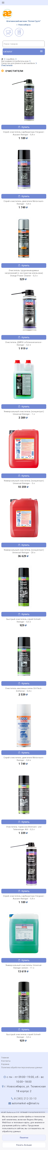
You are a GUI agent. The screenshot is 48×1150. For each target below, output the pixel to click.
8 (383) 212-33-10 (25, 1098)
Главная (5, 1058)
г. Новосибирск (23, 23)
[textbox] (23, 44)
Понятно (24, 1137)
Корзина (5, 1064)
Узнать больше (24, 1145)
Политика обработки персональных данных (21, 1067)
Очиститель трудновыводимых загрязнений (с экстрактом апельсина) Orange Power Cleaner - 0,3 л (24, 273)
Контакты (5, 1061)
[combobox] (24, 44)
